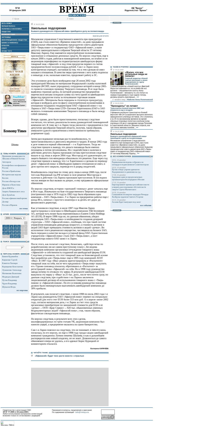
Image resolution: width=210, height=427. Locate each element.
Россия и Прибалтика (11, 171)
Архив (16, 19)
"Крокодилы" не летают (124, 106)
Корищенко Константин (12, 266)
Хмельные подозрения (123, 134)
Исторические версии (11, 174)
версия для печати (101, 36)
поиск (71, 19)
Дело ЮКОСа (8, 188)
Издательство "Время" (136, 10)
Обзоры (14, 144)
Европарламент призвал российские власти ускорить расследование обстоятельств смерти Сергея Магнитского (130, 187)
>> (137, 97)
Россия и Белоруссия (11, 181)
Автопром (6, 162)
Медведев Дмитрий (10, 277)
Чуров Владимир (9, 283)
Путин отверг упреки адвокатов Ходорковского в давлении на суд (126, 170)
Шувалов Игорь (9, 287)
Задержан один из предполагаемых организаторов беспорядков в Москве (128, 178)
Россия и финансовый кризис (14, 198)
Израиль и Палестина (11, 185)
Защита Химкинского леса (13, 191)
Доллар (5, 201)
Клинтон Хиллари (10, 263)
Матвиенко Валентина (11, 273)
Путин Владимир (9, 280)
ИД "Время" (137, 8)
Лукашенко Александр (12, 270)
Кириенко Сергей (9, 260)
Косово (5, 178)
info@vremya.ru (82, 412)
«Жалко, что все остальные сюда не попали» (136, 74)
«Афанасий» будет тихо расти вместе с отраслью (59, 356)
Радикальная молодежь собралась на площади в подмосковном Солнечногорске (130, 163)
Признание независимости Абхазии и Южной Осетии (13, 157)
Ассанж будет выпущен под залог (126, 202)
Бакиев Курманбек (10, 256)
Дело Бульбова (8, 195)
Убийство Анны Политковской (140, 99)
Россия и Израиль (9, 205)
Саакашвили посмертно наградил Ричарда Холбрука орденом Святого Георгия (130, 195)
